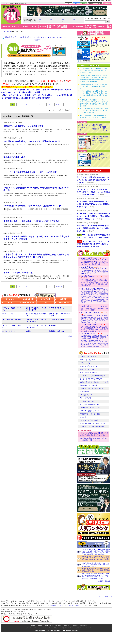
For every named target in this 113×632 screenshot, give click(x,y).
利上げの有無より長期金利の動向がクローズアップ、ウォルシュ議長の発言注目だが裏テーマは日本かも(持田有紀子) (95, 564)
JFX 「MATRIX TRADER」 (12, 319)
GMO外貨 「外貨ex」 (57, 308)
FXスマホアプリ (85, 398)
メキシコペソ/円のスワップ (89, 369)
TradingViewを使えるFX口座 (90, 407)
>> (59, 104)
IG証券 (28, 331)
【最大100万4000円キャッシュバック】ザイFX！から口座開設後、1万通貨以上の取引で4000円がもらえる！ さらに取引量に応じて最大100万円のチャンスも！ (94, 270)
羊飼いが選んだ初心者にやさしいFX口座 (94, 382)
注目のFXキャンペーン (88, 357)
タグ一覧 (75, 625)
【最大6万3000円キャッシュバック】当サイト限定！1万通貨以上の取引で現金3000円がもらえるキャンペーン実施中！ (94, 307)
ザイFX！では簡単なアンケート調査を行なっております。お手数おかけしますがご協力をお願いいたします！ (94, 110)
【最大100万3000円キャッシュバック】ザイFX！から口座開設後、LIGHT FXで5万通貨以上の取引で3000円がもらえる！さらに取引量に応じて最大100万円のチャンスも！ (94, 328)
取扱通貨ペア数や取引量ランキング (92, 388)
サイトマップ (67, 625)
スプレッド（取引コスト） (89, 360)
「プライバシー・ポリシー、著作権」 (69, 605)
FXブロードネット (8, 331)
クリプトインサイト (80, 627)
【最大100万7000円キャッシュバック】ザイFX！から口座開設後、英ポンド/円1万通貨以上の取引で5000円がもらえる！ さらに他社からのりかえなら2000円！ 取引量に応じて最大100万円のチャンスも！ (94, 280)
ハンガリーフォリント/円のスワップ (92, 376)
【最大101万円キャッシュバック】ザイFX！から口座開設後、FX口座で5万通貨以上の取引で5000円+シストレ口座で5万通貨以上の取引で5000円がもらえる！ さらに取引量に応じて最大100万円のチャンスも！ (94, 317)
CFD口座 (83, 417)
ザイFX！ (88, 627)
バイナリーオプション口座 (89, 420)
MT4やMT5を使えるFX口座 (89, 411)
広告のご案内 (83, 625)
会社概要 (40, 625)
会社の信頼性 (84, 392)
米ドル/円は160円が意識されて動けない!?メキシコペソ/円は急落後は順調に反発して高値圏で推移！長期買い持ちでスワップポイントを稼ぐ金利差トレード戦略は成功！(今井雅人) (96, 576)
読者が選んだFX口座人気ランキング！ (93, 423)
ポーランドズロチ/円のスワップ (91, 379)
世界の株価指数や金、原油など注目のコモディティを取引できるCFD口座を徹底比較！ (93, 86)
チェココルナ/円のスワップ (89, 372)
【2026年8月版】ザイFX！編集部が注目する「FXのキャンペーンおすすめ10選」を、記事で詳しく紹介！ (94, 70)
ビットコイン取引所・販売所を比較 (92, 427)
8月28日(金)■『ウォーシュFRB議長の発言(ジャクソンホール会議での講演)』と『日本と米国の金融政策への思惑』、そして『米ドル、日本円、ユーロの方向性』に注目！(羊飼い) (96, 552)
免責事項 (33, 625)
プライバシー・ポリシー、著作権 (53, 625)
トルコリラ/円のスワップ (88, 366)
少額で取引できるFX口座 (88, 385)
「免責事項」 (53, 605)
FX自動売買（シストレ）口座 (90, 414)
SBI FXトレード (8, 314)
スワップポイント (86, 363)
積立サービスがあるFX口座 (89, 404)
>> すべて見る (67, 336)
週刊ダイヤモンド (58, 627)
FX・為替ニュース (86, 395)
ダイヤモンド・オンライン (46, 627)
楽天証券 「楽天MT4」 (57, 331)
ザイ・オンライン (68, 627)
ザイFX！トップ (6, 31)
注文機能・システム (87, 401)
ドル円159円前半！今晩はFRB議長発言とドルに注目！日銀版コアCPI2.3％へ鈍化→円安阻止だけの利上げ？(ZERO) (96, 570)
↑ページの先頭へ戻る (105, 596)
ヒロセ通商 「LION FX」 (58, 319)
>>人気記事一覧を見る (103, 581)
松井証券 (52, 325)
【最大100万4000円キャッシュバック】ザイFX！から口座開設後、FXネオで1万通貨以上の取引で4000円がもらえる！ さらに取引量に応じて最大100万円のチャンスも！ (94, 261)
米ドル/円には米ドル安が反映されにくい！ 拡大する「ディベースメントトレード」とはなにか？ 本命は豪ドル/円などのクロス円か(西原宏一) (95, 559)
